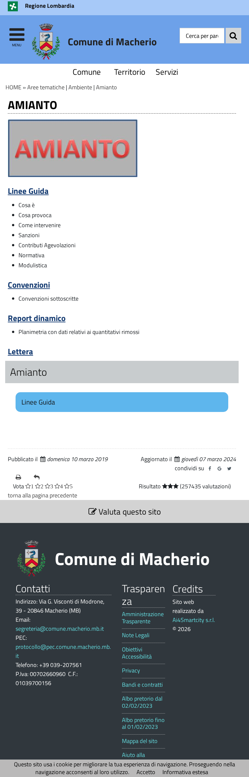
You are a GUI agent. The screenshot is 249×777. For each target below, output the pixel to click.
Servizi (167, 71)
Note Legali (135, 635)
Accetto (145, 772)
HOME (13, 87)
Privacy (131, 670)
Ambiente (80, 87)
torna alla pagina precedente (42, 495)
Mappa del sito (140, 741)
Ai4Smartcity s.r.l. (193, 620)
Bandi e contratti (142, 684)
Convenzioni (29, 284)
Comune (87, 71)
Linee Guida (28, 190)
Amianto (106, 87)
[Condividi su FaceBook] (209, 468)
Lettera (20, 351)
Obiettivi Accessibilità (137, 653)
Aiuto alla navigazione (136, 758)
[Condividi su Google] (219, 468)
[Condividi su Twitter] (229, 468)
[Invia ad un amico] (40, 477)
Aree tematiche (46, 87)
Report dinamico (36, 318)
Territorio (128, 71)
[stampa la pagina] (22, 477)
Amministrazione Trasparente (143, 618)
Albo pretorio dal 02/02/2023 (142, 702)
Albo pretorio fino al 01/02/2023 (143, 723)
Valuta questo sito (129, 511)
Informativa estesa (185, 772)
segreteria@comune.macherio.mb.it (60, 628)
